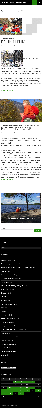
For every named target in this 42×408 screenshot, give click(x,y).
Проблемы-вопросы (7, 337)
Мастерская (5, 315)
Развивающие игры (7, 344)
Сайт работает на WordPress (9, 405)
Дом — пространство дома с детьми (13, 286)
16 (21, 388)
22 (15, 391)
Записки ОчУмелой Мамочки (13, 2)
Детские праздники (7, 275)
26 (38, 391)
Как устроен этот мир (8, 304)
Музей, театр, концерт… (9, 318)
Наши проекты (6, 322)
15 (15, 388)
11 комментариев (22, 46)
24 (27, 391)
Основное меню (39, 2)
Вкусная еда (5, 271)
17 (27, 388)
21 (10, 391)
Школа (3, 355)
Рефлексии (4, 348)
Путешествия (5, 340)
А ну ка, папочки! (6, 260)
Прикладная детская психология (26, 125)
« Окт (3, 396)
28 (10, 394)
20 (4, 391)
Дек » (38, 396)
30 (21, 394)
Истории (4, 300)
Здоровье (4, 297)
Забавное (4, 293)
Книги (3, 307)
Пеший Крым (13, 42)
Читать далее (7, 90)
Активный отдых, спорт (9, 264)
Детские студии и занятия (9, 278)
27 (4, 394)
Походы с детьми (7, 38)
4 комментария (21, 133)
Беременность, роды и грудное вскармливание (16, 267)
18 (32, 388)
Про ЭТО (4, 333)
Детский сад (5, 282)
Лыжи (3, 311)
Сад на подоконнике (8, 351)
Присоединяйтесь (21, 223)
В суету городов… (17, 128)
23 (21, 391)
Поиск (3, 228)
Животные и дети (7, 289)
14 (10, 388)
